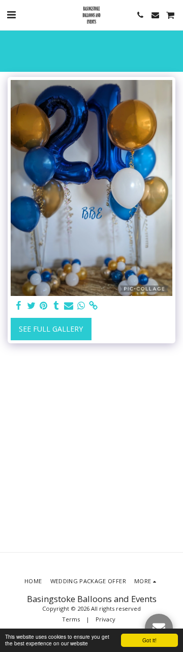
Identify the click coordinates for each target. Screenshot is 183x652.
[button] (11, 14)
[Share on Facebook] (18, 305)
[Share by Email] (68, 305)
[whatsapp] (81, 305)
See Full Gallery (51, 329)
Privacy (105, 619)
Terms (71, 619)
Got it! (149, 640)
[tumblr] (56, 305)
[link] (93, 305)
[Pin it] (43, 305)
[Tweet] (31, 305)
